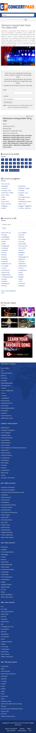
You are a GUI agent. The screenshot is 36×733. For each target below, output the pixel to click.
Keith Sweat (5, 621)
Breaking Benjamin (7, 383)
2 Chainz (4, 681)
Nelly (3, 691)
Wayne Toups (5, 525)
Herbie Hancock (6, 497)
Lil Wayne (4, 676)
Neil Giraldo (5, 574)
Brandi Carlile (5, 587)
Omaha (4, 279)
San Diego (22, 239)
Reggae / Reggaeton (25, 206)
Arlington (22, 286)
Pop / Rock (5, 201)
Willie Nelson (5, 428)
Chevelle (4, 380)
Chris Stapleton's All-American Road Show (13, 448)
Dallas (4, 241)
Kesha (3, 557)
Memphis (22, 252)
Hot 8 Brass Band (6, 520)
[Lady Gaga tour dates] (9, 323)
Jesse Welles (5, 368)
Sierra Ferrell (5, 500)
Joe (2, 624)
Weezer (3, 375)
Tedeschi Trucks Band (7, 487)
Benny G (4, 468)
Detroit (21, 250)
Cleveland (22, 283)
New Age (22, 199)
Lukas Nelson (5, 440)
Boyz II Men (4, 614)
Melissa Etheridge (6, 564)
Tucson (4, 268)
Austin (4, 244)
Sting (3, 592)
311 (2, 370)
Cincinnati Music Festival (8, 505)
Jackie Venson (5, 527)
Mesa (20, 272)
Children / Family (24, 188)
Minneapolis (6, 283)
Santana (4, 549)
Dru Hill (3, 616)
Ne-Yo (3, 639)
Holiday (21, 195)
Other (4, 199)
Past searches (11, 730)
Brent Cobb (4, 473)
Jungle (3, 582)
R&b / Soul (22, 204)
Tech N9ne (4, 696)
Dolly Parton (5, 450)
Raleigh (21, 277)
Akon (3, 699)
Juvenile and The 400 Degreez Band (11, 709)
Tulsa (20, 281)
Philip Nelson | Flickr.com (11, 328)
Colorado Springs (7, 277)
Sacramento (6, 270)
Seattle (21, 255)
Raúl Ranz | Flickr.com (11, 317)
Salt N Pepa (4, 666)
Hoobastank (5, 398)
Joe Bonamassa (6, 510)
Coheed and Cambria (7, 569)
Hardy (3, 475)
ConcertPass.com (15, 723)
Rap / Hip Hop (6, 204)
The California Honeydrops (9, 512)
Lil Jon (3, 686)
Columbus (5, 248)
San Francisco (23, 246)
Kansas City (5, 272)
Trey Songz (4, 646)
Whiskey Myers (6, 443)
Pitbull (3, 689)
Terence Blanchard (7, 535)
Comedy (21, 190)
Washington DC (24, 257)
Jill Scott (3, 631)
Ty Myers (4, 465)
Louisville (5, 261)
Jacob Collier (5, 517)
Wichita (4, 286)
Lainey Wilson (5, 470)
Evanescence (5, 400)
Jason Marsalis (5, 530)
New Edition (5, 634)
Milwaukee (22, 263)
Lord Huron (4, 410)
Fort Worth (22, 248)
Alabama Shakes (6, 584)
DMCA (29, 729)
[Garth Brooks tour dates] (26, 323)
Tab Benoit (4, 495)
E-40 (2, 694)
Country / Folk (6, 190)
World (4, 208)
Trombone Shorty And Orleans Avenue (12, 492)
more (14, 45)
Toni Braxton (5, 636)
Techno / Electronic (25, 208)
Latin (3, 197)
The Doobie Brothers (7, 552)
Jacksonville (22, 244)
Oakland (4, 281)
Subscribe (9, 102)
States (4, 228)
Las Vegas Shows (24, 197)
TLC (2, 606)
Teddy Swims (5, 649)
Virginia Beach (6, 275)
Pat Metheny (5, 502)
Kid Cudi (3, 714)
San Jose (21, 241)
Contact (22, 729)
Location (5, 96)
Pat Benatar (5, 572)
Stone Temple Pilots (7, 390)
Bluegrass (5, 186)
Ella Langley (5, 463)
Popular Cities (6, 224)
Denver (4, 257)
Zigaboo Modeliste (7, 532)
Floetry (3, 644)
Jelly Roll (3, 679)
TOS (30, 730)
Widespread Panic (6, 403)
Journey (3, 559)
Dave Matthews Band (7, 408)
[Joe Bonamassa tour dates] (9, 312)
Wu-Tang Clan (5, 671)
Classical (4, 188)
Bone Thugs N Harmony (8, 674)
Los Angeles (23, 233)
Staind (3, 393)
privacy (16, 105)
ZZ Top (3, 589)
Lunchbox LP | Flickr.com (28, 317)
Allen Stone (4, 651)
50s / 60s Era (6, 184)
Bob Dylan (4, 547)
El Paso (4, 252)
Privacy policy (22, 730)
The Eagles (4, 554)
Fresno (21, 268)
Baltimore (22, 259)
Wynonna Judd (5, 453)
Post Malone (5, 460)
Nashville (5, 259)
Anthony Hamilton (6, 641)
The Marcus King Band (8, 490)
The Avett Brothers (7, 438)
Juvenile (3, 706)
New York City (6, 233)
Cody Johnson (5, 458)
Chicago (4, 235)
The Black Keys (5, 385)
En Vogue (4, 609)
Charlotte (5, 250)
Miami (21, 279)
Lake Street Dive (6, 415)
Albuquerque (23, 266)
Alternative (22, 186)
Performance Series (25, 201)
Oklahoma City (6, 263)
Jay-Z (3, 669)
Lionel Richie (5, 629)
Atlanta (21, 275)
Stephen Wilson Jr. (6, 455)
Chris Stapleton (6, 433)
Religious (5, 206)
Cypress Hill (5, 711)
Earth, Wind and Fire (7, 611)
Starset (3, 388)
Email (4, 90)
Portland (21, 261)
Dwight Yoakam (6, 435)
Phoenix (21, 237)
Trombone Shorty (6, 507)
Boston (4, 255)
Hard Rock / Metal (7, 193)
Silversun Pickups (6, 373)
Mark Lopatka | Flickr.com (28, 328)
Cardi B (3, 684)
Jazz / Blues (5, 195)
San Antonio (6, 239)
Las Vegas (5, 266)
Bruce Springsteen (6, 594)
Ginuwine (4, 619)
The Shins (4, 378)
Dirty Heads (5, 562)
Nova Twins (4, 405)
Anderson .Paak (6, 701)
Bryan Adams (5, 567)
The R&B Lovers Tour (7, 626)
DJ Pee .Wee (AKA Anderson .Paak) (11, 704)
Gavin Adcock (5, 445)
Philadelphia (5, 237)
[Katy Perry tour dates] (26, 312)
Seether (3, 395)
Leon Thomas (5, 654)
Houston (21, 235)
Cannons (4, 413)
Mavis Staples (5, 515)
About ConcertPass (11, 729)
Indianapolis (5, 246)
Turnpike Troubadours (8, 430)
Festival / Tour (23, 193)
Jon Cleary (4, 522)
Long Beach (22, 270)
